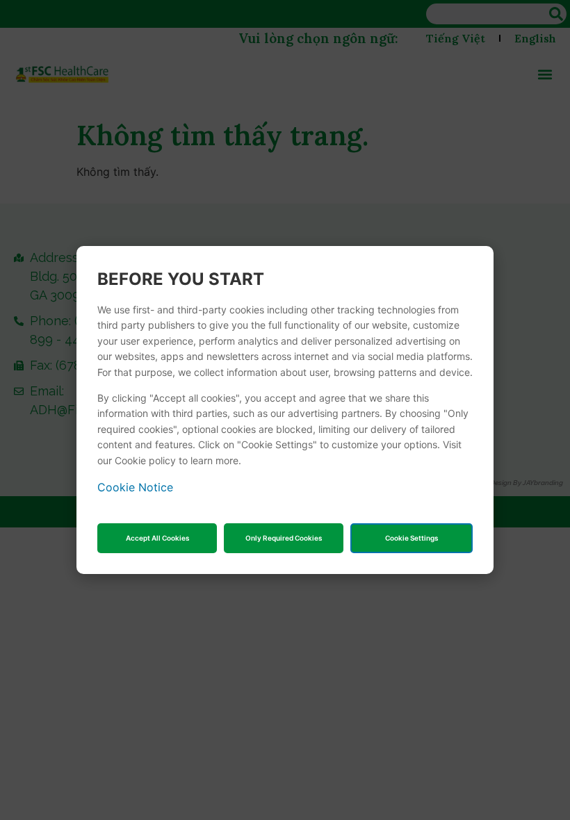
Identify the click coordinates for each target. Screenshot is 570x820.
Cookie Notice (135, 487)
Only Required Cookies (283, 538)
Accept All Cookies (157, 538)
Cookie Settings (411, 538)
